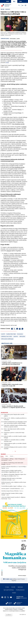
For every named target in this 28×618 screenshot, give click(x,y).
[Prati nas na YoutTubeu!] (11, 597)
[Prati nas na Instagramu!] (5, 597)
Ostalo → (12, 456)
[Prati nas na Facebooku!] (2, 597)
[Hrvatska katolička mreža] (9, 603)
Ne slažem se (23, 614)
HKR (20, 1)
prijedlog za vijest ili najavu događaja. (15, 579)
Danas (2, 456)
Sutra (6, 456)
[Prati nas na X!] (8, 597)
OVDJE (7, 62)
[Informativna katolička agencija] (18, 603)
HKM (7, 1)
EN (22, 5)
